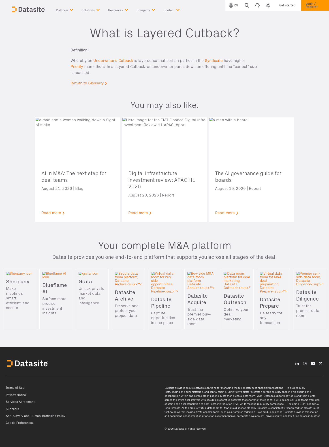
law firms (293, 416)
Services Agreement (20, 401)
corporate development (250, 416)
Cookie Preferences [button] (20, 422)
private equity (274, 416)
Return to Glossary (87, 83)
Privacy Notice (16, 395)
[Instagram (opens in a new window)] (305, 364)
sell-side (295, 400)
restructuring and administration (183, 392)
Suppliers (12, 409)
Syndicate (214, 61)
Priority (76, 67)
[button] (68, 9)
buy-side (279, 400)
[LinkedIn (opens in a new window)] (297, 364)
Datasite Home (29, 9)
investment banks (224, 416)
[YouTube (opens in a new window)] (313, 364)
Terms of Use (15, 387)
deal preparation (190, 404)
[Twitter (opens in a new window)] (321, 364)
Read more (51, 213)
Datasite (169, 387)
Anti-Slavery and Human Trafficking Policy (35, 416)
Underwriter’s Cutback (113, 61)
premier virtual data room (204, 408)
